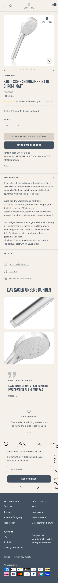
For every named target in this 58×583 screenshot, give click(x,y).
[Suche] (10, 5)
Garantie (13, 271)
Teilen (6, 166)
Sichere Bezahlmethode (20, 278)
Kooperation (9, 522)
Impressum (37, 512)
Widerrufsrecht (39, 517)
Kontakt (7, 542)
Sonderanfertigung (13, 517)
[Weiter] (53, 70)
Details (8, 253)
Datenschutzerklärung (43, 522)
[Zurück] (5, 70)
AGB (34, 506)
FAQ (6, 536)
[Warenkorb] (52, 5)
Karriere (7, 512)
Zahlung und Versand (14, 547)
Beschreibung (11, 177)
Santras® (9, 76)
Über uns (8, 506)
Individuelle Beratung (19, 264)
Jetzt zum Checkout (29, 145)
